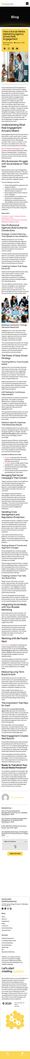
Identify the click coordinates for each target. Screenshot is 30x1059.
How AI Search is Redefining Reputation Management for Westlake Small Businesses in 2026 (14, 820)
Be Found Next (6, 645)
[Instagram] (8, 909)
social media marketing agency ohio (13, 148)
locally (7, 746)
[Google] (11, 909)
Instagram (8, 463)
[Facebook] (3, 909)
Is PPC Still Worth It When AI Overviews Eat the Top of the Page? (14, 827)
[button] (27, 3)
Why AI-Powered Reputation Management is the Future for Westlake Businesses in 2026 (14, 812)
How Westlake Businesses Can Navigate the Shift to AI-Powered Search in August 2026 (15, 833)
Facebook (7, 457)
